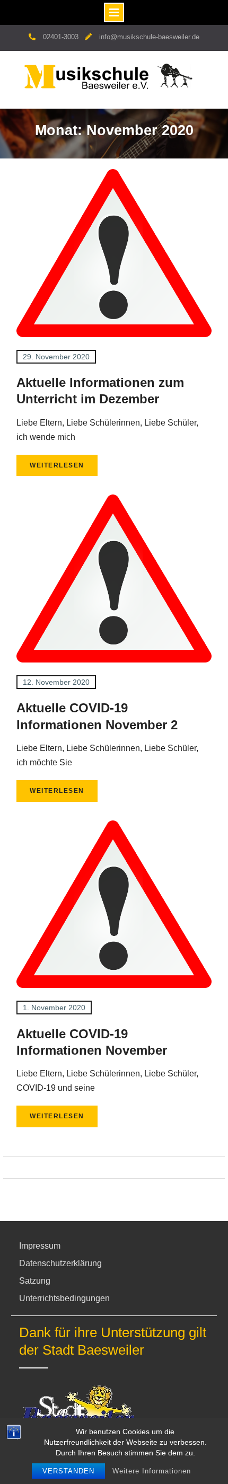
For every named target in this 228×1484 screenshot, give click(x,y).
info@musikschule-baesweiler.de (149, 37)
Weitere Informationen (151, 1471)
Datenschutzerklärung (60, 1263)
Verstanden (68, 1471)
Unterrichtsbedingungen (64, 1298)
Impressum (39, 1245)
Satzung (34, 1280)
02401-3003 (60, 37)
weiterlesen (57, 465)
